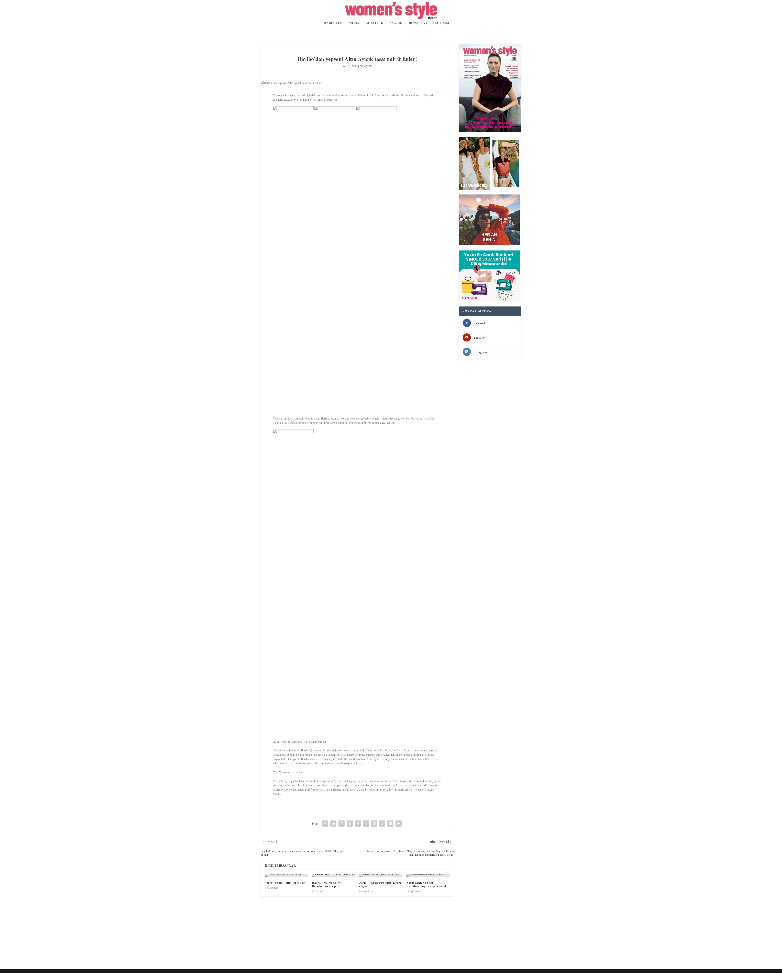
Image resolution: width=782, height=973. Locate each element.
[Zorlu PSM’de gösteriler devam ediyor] (380, 875)
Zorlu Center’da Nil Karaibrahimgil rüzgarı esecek (426, 884)
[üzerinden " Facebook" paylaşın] (325, 823)
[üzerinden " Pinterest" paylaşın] (358, 823)
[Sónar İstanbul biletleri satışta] (286, 875)
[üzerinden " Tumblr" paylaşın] (350, 823)
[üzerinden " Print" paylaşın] (398, 823)
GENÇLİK (366, 66)
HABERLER (333, 23)
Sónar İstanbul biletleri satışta (285, 883)
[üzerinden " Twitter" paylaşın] (333, 823)
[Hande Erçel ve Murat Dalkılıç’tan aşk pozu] (333, 875)
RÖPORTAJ (418, 23)
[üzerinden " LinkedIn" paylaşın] (366, 823)
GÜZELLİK (374, 23)
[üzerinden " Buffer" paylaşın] (374, 823)
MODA (354, 23)
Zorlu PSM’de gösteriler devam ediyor (380, 884)
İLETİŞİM (441, 23)
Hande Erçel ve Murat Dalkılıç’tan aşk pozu (327, 884)
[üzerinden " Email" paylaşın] (390, 823)
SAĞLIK (396, 23)
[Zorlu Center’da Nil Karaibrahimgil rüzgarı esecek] (428, 875)
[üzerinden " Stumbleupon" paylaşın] (382, 823)
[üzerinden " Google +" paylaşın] (341, 823)
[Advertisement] (383, 937)
